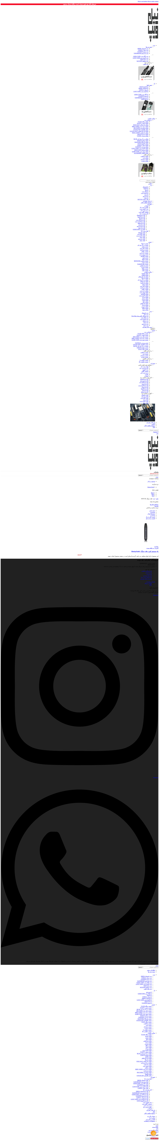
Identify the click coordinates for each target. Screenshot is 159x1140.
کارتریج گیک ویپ (140, 220)
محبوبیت (152, 512)
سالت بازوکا (145, 278)
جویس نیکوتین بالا (143, 362)
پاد (151, 185)
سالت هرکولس (144, 303)
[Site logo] (153, 42)
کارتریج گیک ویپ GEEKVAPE (140, 1094)
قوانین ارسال (148, 583)
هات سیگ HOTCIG (143, 199)
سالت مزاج (145, 297)
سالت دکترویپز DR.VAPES (141, 128)
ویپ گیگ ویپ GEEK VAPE (140, 56)
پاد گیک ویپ (145, 191)
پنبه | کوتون (145, 369)
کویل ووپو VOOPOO (142, 1085)
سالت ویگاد (145, 308)
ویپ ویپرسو (145, 324)
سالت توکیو (145, 284)
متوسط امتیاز (151, 513)
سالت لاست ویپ (143, 295)
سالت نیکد (145, 302)
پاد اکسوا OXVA (143, 86)
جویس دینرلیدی (144, 250)
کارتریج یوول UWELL (142, 1097)
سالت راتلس (144, 289)
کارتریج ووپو (141, 224)
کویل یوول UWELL (143, 1088)
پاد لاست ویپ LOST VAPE (140, 91)
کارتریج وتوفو (141, 223)
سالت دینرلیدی (144, 287)
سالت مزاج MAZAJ (142, 134)
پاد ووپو (146, 194)
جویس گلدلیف (144, 256)
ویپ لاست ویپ (144, 319)
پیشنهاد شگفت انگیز (146, 202)
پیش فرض (152, 510)
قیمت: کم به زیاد (150, 517)
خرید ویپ (149, 574)
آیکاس (150, 183)
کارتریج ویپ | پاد (144, 213)
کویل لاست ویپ (140, 235)
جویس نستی (145, 262)
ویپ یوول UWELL (143, 50)
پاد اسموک (145, 187)
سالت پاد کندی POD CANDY (140, 132)
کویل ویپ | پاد (144, 231)
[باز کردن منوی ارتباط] (153, 1133)
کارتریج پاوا (142, 218)
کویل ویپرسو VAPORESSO (140, 1082)
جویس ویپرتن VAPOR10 (141, 343)
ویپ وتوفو (145, 321)
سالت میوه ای (144, 159)
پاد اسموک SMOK (143, 88)
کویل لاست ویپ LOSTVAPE (140, 1086)
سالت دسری (144, 161)
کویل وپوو (145, 399)
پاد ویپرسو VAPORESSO (141, 97)
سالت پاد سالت (144, 281)
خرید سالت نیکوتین (146, 571)
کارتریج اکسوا (141, 216)
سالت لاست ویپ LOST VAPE (140, 148)
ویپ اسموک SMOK (143, 48)
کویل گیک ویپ (141, 234)
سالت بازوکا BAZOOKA (141, 142)
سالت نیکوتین (148, 272)
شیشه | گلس (144, 371)
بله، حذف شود (154, 1138)
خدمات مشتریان (150, 581)
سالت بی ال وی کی (143, 280)
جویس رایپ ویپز (143, 253)
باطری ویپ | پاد (144, 207)
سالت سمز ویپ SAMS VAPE (140, 151)
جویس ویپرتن (144, 267)
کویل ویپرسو (141, 239)
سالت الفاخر (144, 275)
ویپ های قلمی (148, 989)
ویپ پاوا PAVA (144, 59)
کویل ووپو (142, 237)
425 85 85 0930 (154, 473)
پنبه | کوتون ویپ (144, 209)
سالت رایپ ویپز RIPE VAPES (140, 126)
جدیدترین (152, 515)
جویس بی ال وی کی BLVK (140, 346)
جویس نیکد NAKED (142, 264)
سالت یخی (145, 158)
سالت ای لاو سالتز (143, 276)
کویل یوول (142, 240)
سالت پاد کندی (144, 283)
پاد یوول (146, 198)
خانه (157, 498)
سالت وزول (145, 305)
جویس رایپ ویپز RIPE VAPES (140, 338)
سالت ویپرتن (144, 306)
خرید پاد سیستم (147, 575)
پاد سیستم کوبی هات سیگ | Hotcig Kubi (144, 551)
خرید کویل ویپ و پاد (146, 577)
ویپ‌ (150, 311)
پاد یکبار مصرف (147, 201)
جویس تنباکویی (144, 352)
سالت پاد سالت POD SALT (140, 125)
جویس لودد (145, 257)
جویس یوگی (145, 270)
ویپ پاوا (146, 314)
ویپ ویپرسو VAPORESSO (141, 53)
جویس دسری (144, 357)
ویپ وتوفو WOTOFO (142, 61)
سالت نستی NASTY (142, 123)
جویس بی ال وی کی (142, 245)
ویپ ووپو (145, 322)
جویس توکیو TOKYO (142, 347)
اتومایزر (146, 205)
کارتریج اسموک (141, 215)
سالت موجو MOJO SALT (141, 150)
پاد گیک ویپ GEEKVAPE (145, 993)
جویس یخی (145, 354)
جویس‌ (150, 242)
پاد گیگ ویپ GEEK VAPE (141, 94)
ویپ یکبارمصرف (147, 327)
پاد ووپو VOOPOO (143, 96)
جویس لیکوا (145, 259)
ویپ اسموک (145, 313)
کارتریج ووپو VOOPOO (142, 1096)
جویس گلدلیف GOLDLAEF (140, 344)
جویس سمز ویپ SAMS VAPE (140, 340)
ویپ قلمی (145, 64)
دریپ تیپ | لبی (144, 210)
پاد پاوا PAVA (144, 99)
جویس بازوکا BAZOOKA (145, 1019)
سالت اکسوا (145, 273)
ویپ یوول (145, 325)
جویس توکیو (145, 246)
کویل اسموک (141, 232)
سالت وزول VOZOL (142, 136)
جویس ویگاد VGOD (143, 333)
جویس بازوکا (144, 243)
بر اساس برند (148, 120)
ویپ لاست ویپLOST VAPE (140, 58)
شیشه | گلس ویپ (143, 212)
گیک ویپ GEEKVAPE (139, 229)
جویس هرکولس (144, 265)
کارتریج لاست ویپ (140, 221)
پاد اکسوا (146, 188)
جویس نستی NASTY (142, 335)
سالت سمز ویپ (144, 292)
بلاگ (150, 585)
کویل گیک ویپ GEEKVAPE (140, 1083)
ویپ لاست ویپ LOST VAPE (144, 984)
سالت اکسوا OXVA (143, 143)
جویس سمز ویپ (143, 254)
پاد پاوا (146, 190)
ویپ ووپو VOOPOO (142, 51)
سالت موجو (145, 298)
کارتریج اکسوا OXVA (142, 1101)
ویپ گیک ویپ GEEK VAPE (144, 982)
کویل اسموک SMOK (142, 1080)
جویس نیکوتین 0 (144, 360)
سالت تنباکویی (144, 156)
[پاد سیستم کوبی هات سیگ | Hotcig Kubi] (145, 545)
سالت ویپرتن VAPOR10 (141, 147)
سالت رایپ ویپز (144, 291)
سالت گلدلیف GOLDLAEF (140, 129)
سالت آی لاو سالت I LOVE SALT (139, 131)
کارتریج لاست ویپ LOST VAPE (139, 1099)
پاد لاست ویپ (144, 193)
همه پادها (149, 85)
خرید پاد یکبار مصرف (146, 579)
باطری (146, 374)
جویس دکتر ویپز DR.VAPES (140, 336)
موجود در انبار (151, 481)
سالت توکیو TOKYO (142, 140)
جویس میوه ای (144, 355)
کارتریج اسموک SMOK (142, 1091)
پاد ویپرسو (145, 196)
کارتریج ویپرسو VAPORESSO (140, 1093)
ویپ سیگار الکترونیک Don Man (140, 316)
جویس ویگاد (145, 269)
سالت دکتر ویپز (144, 286)
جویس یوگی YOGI (143, 349)
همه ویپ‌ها (149, 47)
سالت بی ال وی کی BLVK (141, 139)
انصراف (147, 1138)
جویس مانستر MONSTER (141, 261)
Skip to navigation (143, 1)
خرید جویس (148, 572)
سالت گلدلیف (144, 294)
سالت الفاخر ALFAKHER (141, 153)
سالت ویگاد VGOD (143, 121)
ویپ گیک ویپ (144, 317)
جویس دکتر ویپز (144, 248)
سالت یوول (145, 309)
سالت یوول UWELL (142, 145)
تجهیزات (149, 204)
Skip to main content (153, 1)
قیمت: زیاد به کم (150, 518)
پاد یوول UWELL (143, 90)
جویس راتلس (144, 251)
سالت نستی (145, 300)
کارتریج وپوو (145, 384)
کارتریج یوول (141, 228)
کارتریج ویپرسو (141, 226)
